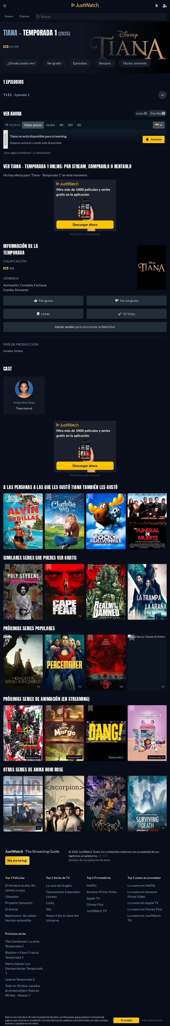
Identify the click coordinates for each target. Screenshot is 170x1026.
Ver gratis (54, 63)
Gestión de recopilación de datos (89, 860)
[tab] (85, 95)
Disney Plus (95, 904)
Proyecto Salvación (18, 903)
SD (79, 125)
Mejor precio (33, 125)
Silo (48, 909)
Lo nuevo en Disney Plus (145, 909)
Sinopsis (105, 63)
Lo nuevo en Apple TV (143, 903)
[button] (147, 662)
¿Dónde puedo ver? (21, 63)
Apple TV (93, 898)
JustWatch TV (97, 911)
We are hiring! (17, 860)
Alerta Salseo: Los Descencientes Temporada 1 (23, 968)
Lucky (50, 903)
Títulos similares (135, 63)
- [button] (16, 95)
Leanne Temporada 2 (20, 979)
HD (70, 125)
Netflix (92, 885)
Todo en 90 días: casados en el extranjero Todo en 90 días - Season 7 (22, 990)
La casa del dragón (59, 885)
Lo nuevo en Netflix (141, 885)
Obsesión (12, 896)
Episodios (80, 63)
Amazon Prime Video (102, 892)
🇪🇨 (157, 125)
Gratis (50, 125)
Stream (5, 139)
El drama (11, 909)
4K (61, 125)
